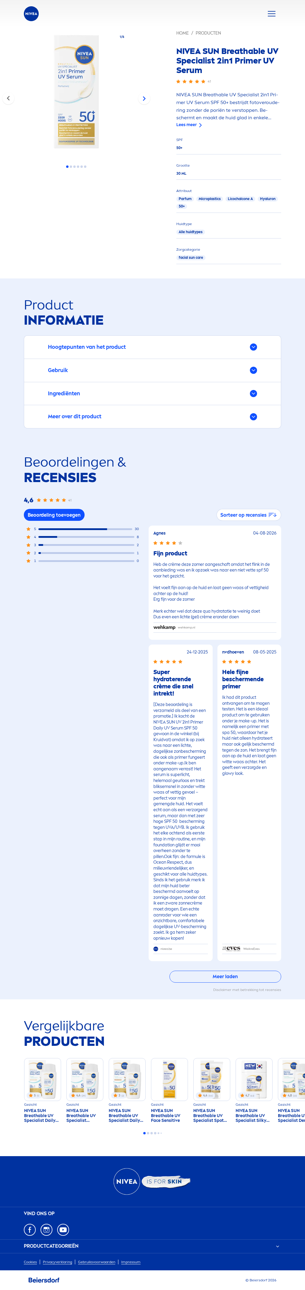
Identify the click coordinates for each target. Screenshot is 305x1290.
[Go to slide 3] (74, 166)
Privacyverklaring (57, 1262)
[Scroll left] (8, 98)
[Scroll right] (144, 98)
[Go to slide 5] (81, 166)
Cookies (30, 1262)
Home (182, 33)
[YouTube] (63, 1230)
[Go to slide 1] (67, 166)
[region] (76, 93)
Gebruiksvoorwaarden (96, 1262)
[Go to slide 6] (85, 166)
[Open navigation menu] (271, 13)
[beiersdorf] (44, 1280)
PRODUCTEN (208, 33)
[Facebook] (30, 1230)
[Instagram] (46, 1230)
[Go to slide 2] (71, 166)
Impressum (131, 1262)
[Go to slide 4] (78, 166)
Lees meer (186, 124)
